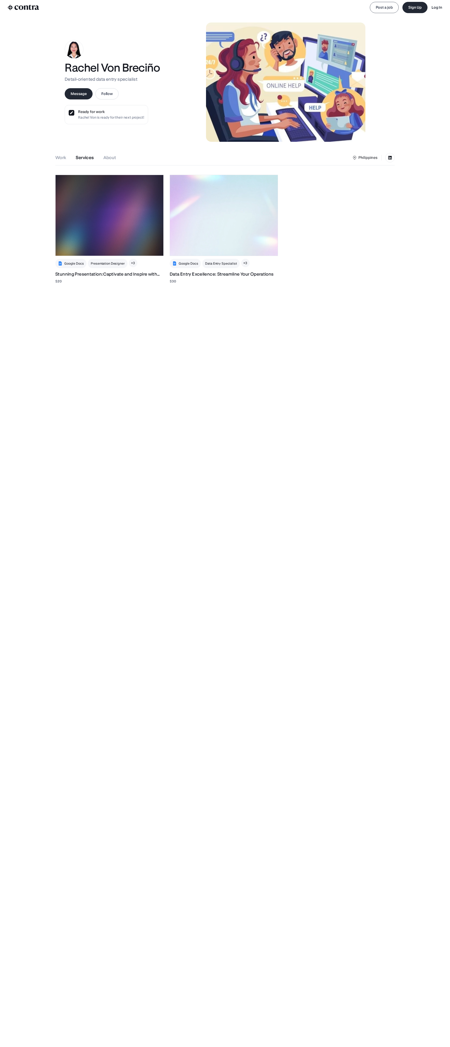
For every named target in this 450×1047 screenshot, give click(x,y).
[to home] (23, 7)
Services (85, 157)
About (109, 157)
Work (60, 157)
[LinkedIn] (390, 157)
